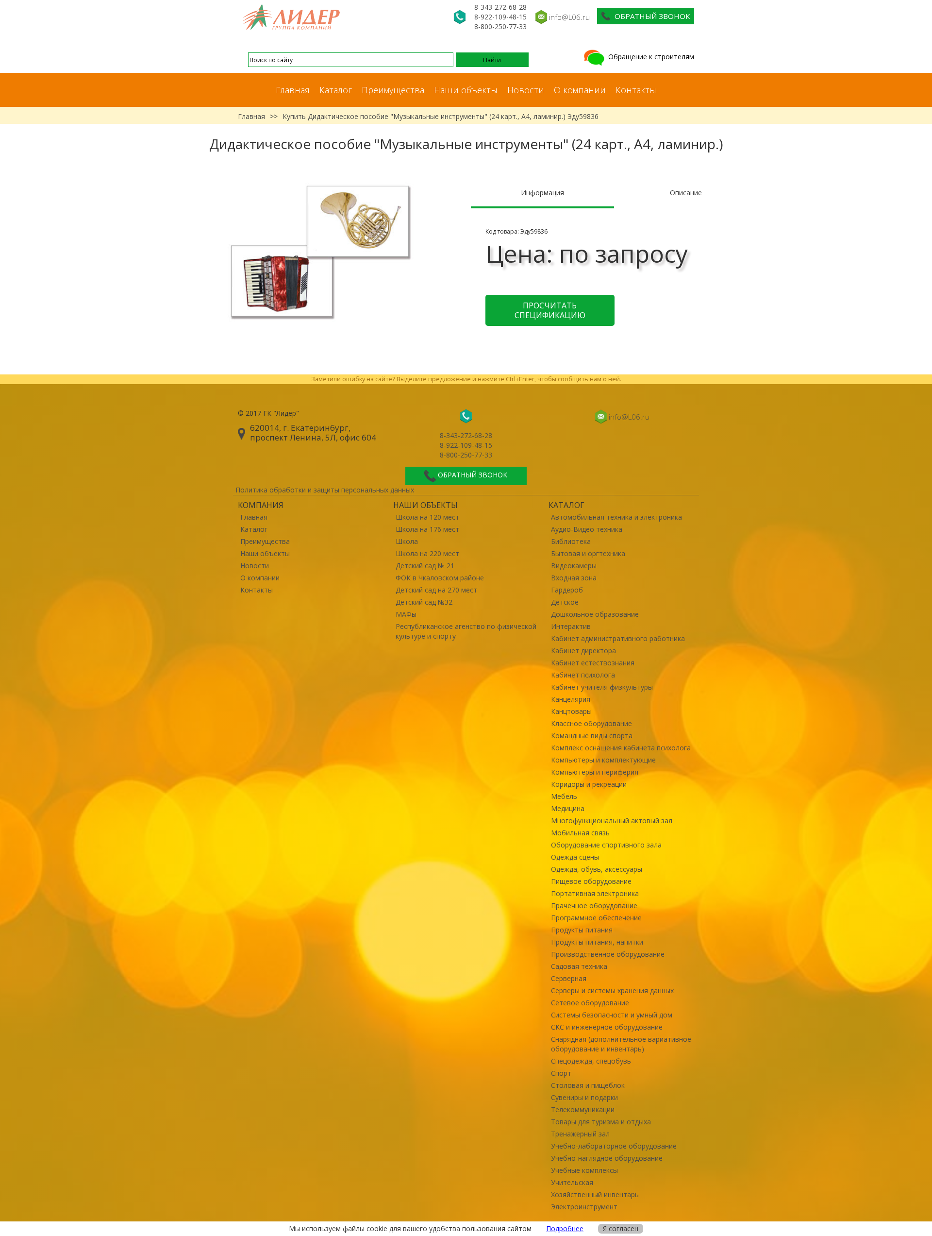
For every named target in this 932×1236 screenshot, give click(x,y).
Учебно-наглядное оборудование (607, 1158)
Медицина (567, 808)
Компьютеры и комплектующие (603, 759)
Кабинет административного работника (618, 638)
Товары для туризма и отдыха (601, 1121)
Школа (407, 541)
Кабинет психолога (583, 674)
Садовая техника (579, 966)
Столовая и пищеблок (588, 1085)
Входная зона (574, 577)
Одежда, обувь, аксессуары (596, 869)
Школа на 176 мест (427, 529)
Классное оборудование (591, 723)
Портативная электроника (595, 893)
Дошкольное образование (595, 614)
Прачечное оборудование (594, 905)
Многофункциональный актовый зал (611, 820)
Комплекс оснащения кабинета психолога (621, 747)
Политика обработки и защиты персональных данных (324, 489)
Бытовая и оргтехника (588, 553)
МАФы (406, 614)
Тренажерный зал (580, 1133)
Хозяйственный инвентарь (595, 1194)
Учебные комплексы (584, 1170)
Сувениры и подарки (584, 1097)
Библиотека (571, 541)
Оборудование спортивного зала (606, 844)
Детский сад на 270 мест (436, 589)
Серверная (568, 978)
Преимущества (393, 90)
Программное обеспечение (596, 917)
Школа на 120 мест (427, 517)
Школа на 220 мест (427, 553)
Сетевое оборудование (590, 1002)
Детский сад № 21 (425, 565)
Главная (293, 90)
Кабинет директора (583, 650)
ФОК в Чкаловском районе (440, 577)
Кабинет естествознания (592, 662)
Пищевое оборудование (591, 881)
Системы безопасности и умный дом (611, 1014)
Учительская (572, 1182)
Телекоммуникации (583, 1109)
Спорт (561, 1073)
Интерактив (571, 626)
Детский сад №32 (424, 602)
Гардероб (567, 589)
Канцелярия (570, 699)
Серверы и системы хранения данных (612, 990)
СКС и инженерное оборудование (607, 1027)
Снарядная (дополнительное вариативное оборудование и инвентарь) (621, 1043)
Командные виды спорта (591, 735)
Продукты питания (582, 929)
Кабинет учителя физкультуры (602, 687)
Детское (565, 602)
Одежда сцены (575, 857)
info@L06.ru (569, 17)
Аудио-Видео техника (586, 529)
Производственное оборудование (608, 954)
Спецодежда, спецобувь (591, 1061)
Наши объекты (466, 90)
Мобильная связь (580, 832)
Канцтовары (571, 711)
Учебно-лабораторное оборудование (614, 1146)
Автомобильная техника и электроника (616, 517)
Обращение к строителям (650, 56)
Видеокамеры (574, 565)
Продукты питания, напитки (597, 942)
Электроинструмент (584, 1206)
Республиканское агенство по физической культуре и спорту (466, 631)
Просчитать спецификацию (550, 310)
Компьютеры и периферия (594, 772)
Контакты (636, 90)
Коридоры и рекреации (589, 784)
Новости (525, 90)
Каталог (335, 90)
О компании (580, 90)
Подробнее (564, 1228)
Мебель (564, 796)
